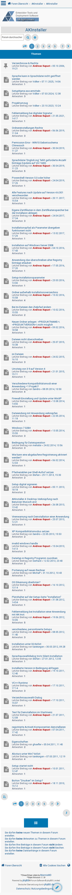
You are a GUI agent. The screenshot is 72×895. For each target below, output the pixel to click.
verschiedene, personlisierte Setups (32, 629)
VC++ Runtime (20, 682)
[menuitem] (52, 865)
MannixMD (45, 875)
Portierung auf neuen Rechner (28, 570)
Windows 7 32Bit (21, 427)
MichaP (37, 573)
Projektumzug (20, 103)
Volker (36, 81)
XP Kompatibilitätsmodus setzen (30, 531)
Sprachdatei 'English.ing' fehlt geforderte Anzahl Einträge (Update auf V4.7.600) (39, 161)
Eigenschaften (20, 741)
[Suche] (27, 37)
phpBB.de (49, 884)
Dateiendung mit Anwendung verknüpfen (35, 413)
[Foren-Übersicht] (36, 16)
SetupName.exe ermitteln (26, 91)
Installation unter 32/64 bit (26, 644)
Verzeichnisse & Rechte (25, 63)
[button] (25, 46)
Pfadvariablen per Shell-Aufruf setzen (33, 472)
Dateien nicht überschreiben (27, 339)
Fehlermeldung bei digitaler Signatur (32, 113)
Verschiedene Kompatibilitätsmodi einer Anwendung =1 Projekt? (34, 385)
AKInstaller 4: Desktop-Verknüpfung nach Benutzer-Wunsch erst (35, 500)
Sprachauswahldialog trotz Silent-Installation (37, 656)
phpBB (25, 880)
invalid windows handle (25, 543)
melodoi (37, 445)
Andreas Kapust (41, 66)
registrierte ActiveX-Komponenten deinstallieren (39, 727)
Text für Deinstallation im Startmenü (32, 712)
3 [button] (43, 46)
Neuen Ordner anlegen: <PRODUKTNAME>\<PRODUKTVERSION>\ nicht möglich (36, 323)
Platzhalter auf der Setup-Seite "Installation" (36, 597)
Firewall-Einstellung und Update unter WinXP (37, 398)
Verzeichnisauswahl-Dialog (27, 697)
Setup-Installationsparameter (28, 277)
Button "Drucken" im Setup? (27, 780)
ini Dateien (18, 354)
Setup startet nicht (22, 765)
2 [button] (37, 46)
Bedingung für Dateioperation (28, 442)
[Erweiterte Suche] (35, 37)
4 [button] (49, 46)
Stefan (36, 475)
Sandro (36, 389)
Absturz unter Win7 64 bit (26, 753)
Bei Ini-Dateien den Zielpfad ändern (31, 307)
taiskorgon (38, 646)
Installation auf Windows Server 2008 (32, 245)
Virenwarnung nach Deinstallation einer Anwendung (40, 516)
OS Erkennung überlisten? (26, 582)
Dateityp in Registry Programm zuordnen (34, 558)
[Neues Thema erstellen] (57, 887)
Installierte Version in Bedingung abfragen (35, 668)
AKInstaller (36, 30)
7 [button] (62, 46)
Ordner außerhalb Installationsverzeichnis (35, 292)
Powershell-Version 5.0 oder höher (31, 177)
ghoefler (37, 744)
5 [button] (54, 46)
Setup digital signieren (24, 484)
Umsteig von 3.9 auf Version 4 (28, 368)
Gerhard (37, 561)
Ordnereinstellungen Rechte (27, 127)
